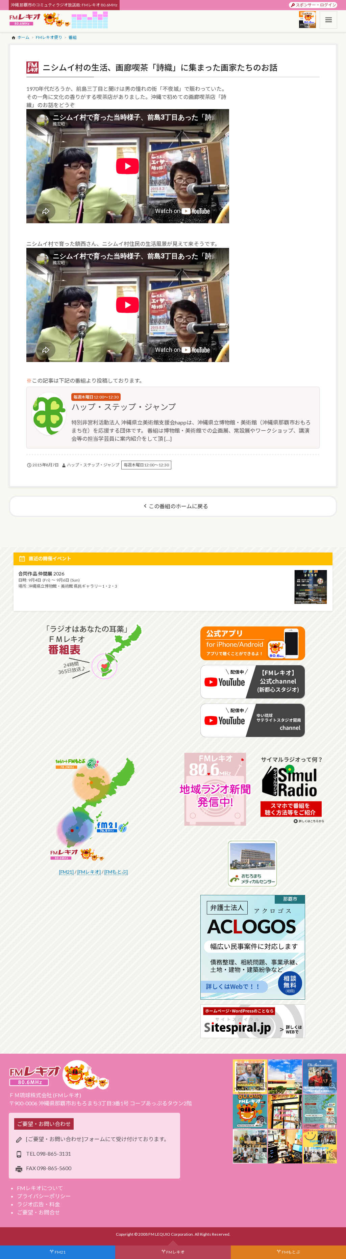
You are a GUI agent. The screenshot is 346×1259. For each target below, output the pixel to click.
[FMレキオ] (89, 872)
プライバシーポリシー (44, 1196)
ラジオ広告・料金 (38, 1204)
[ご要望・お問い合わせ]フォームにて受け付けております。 (97, 1139)
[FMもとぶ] (116, 872)
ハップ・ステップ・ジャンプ (123, 407)
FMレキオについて (40, 1188)
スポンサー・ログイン (316, 4)
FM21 (60, 1252)
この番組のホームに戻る (178, 506)
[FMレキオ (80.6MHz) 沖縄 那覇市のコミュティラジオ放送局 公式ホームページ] (40, 19)
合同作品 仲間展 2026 (41, 573)
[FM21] (66, 872)
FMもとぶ (291, 1252)
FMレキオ (175, 1252)
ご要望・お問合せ (38, 1212)
